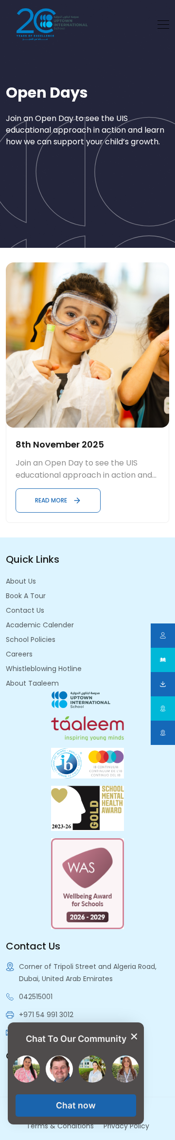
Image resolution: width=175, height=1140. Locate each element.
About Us (21, 581)
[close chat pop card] (134, 1036)
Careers (19, 654)
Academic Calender (40, 625)
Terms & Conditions (60, 1126)
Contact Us (25, 610)
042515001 (35, 997)
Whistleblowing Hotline (44, 669)
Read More (51, 500)
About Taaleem (32, 683)
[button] (76, 1105)
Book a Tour (26, 596)
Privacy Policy (126, 1126)
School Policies (30, 639)
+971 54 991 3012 (46, 1014)
